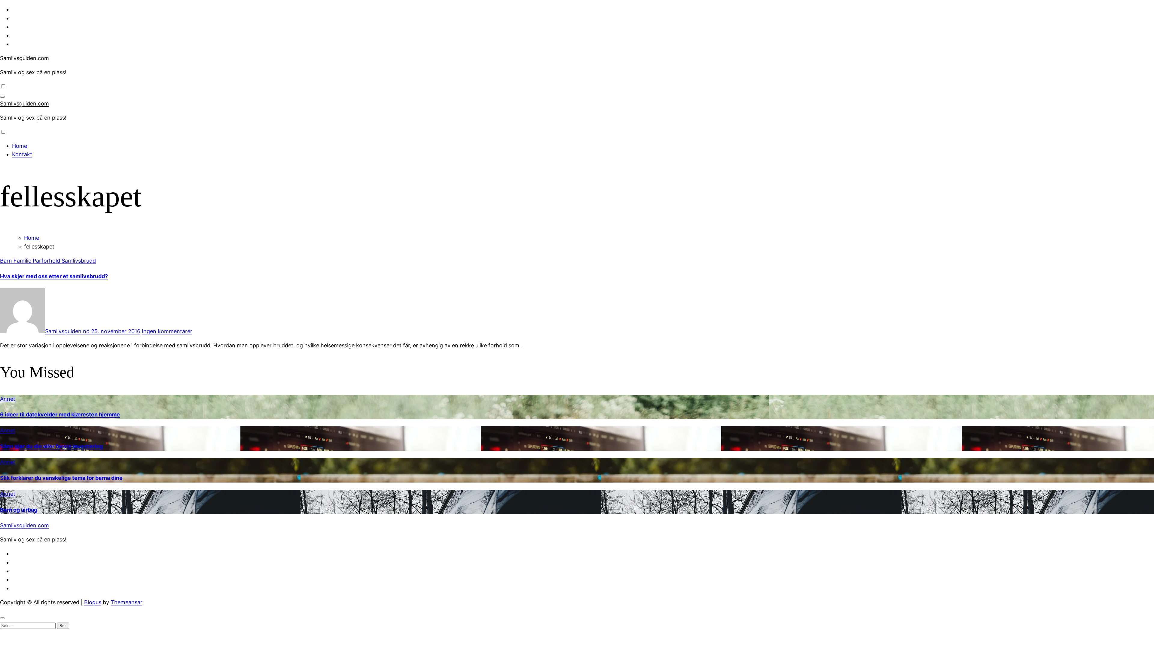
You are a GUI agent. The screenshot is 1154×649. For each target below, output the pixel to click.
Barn (7, 260)
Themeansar (126, 602)
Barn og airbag (18, 510)
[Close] (2, 618)
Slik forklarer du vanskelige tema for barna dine (61, 478)
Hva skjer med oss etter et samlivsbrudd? (54, 276)
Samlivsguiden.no (68, 331)
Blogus (92, 602)
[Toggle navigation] (2, 97)
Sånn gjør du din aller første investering (51, 446)
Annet (7, 399)
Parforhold (47, 260)
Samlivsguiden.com (24, 58)
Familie (23, 260)
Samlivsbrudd (79, 260)
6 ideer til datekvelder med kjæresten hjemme (60, 414)
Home (19, 146)
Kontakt (22, 154)
